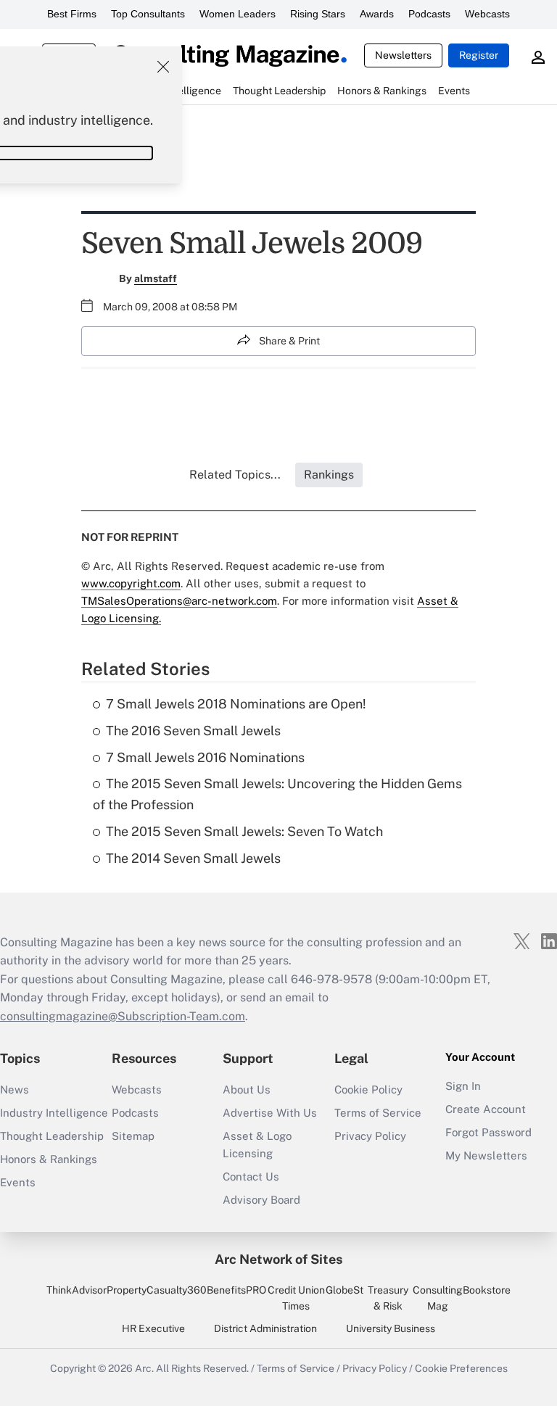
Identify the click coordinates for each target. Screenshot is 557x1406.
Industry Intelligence (54, 1113)
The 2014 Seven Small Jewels (193, 858)
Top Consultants (148, 14)
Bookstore (487, 1290)
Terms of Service (377, 1113)
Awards (377, 14)
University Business (390, 1328)
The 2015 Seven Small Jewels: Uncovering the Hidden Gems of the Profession (277, 794)
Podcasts (429, 14)
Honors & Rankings (48, 1159)
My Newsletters (486, 1155)
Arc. (144, 1368)
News (14, 1089)
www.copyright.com (131, 583)
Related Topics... (235, 474)
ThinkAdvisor (76, 1290)
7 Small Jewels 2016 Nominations (205, 757)
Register (478, 55)
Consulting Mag (438, 1298)
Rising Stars (317, 14)
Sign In (463, 1086)
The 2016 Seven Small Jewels (193, 730)
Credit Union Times (296, 1298)
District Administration (265, 1328)
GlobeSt (344, 1290)
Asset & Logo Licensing (257, 1144)
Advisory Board (261, 1200)
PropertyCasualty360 (157, 1290)
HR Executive (153, 1328)
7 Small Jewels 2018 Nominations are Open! (236, 703)
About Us (247, 1089)
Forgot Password (488, 1132)
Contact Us (251, 1176)
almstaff (155, 278)
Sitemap (133, 1136)
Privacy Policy (370, 1136)
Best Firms (71, 14)
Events (18, 1182)
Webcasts (487, 14)
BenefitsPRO (236, 1290)
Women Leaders (237, 14)
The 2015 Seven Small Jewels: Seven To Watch (244, 831)
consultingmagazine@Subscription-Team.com (122, 1016)
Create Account (485, 1109)
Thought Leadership (52, 1136)
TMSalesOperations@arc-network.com (179, 601)
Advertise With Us (270, 1113)
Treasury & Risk (388, 1298)
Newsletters (403, 55)
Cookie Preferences (461, 1368)
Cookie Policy (368, 1089)
